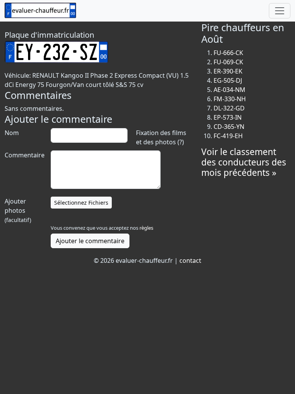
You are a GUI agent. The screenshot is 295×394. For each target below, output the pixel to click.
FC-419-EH (228, 136)
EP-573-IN (228, 117)
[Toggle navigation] (279, 10)
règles (146, 227)
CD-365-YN (229, 126)
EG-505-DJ (228, 80)
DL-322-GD (229, 108)
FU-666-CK (228, 52)
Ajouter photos (18, 210)
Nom (12, 133)
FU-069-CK (228, 62)
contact (190, 260)
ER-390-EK (228, 71)
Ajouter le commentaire (90, 241)
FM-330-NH (230, 99)
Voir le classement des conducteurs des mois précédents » (243, 162)
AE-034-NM (229, 89)
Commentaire (24, 155)
